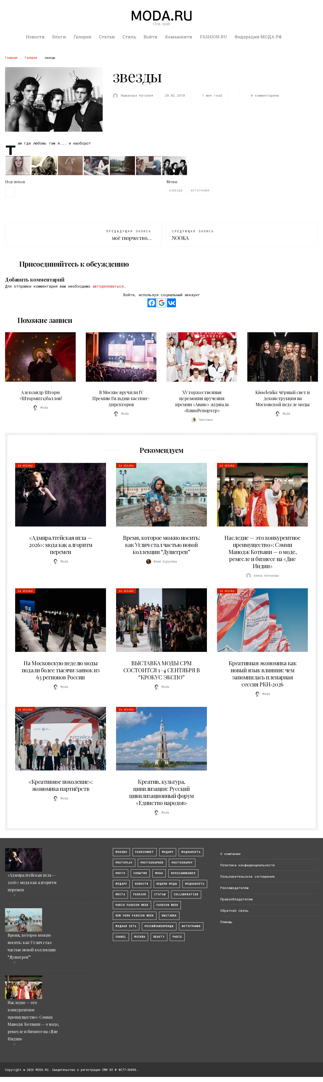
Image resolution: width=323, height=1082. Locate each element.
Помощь (226, 922)
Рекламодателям (234, 887)
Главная (11, 58)
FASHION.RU (213, 37)
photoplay (124, 862)
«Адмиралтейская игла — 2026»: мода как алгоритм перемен (60, 545)
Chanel (121, 936)
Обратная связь (234, 910)
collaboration (186, 894)
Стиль (129, 37)
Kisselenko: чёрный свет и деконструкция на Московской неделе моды (282, 398)
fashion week (167, 905)
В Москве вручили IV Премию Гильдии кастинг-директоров (121, 398)
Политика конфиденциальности (247, 865)
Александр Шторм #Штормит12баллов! (40, 395)
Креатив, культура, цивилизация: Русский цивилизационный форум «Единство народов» (161, 792)
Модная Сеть (126, 926)
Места (120, 894)
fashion (139, 894)
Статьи (107, 37)
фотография (200, 190)
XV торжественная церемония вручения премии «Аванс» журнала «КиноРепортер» (202, 401)
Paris (177, 936)
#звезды (176, 190)
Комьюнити (178, 37)
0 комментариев (265, 95)
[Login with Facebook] (151, 302)
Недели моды (166, 883)
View (37, 357)
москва (139, 936)
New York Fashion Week (135, 915)
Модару (121, 883)
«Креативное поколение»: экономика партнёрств (61, 785)
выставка (169, 915)
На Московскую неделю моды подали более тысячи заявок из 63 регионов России (60, 670)
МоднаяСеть (191, 852)
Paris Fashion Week (132, 905)
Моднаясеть (194, 883)
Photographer (152, 862)
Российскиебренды (159, 926)
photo (120, 873)
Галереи (82, 37)
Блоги (59, 37)
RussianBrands (183, 873)
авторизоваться (108, 286)
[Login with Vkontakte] (171, 302)
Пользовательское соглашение (247, 876)
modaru (121, 852)
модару (167, 852)
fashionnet (144, 852)
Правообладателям (236, 899)
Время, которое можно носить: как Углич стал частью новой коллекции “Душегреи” (161, 545)
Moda (159, 873)
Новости (35, 37)
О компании (230, 853)
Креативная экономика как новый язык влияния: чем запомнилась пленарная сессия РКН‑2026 (262, 673)
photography (182, 862)
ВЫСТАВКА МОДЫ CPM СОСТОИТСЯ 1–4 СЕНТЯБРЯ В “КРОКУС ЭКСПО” (161, 670)
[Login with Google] (161, 302)
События (140, 873)
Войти (150, 37)
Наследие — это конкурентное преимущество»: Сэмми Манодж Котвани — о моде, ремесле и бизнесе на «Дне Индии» (262, 552)
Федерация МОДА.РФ (258, 37)
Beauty (159, 936)
